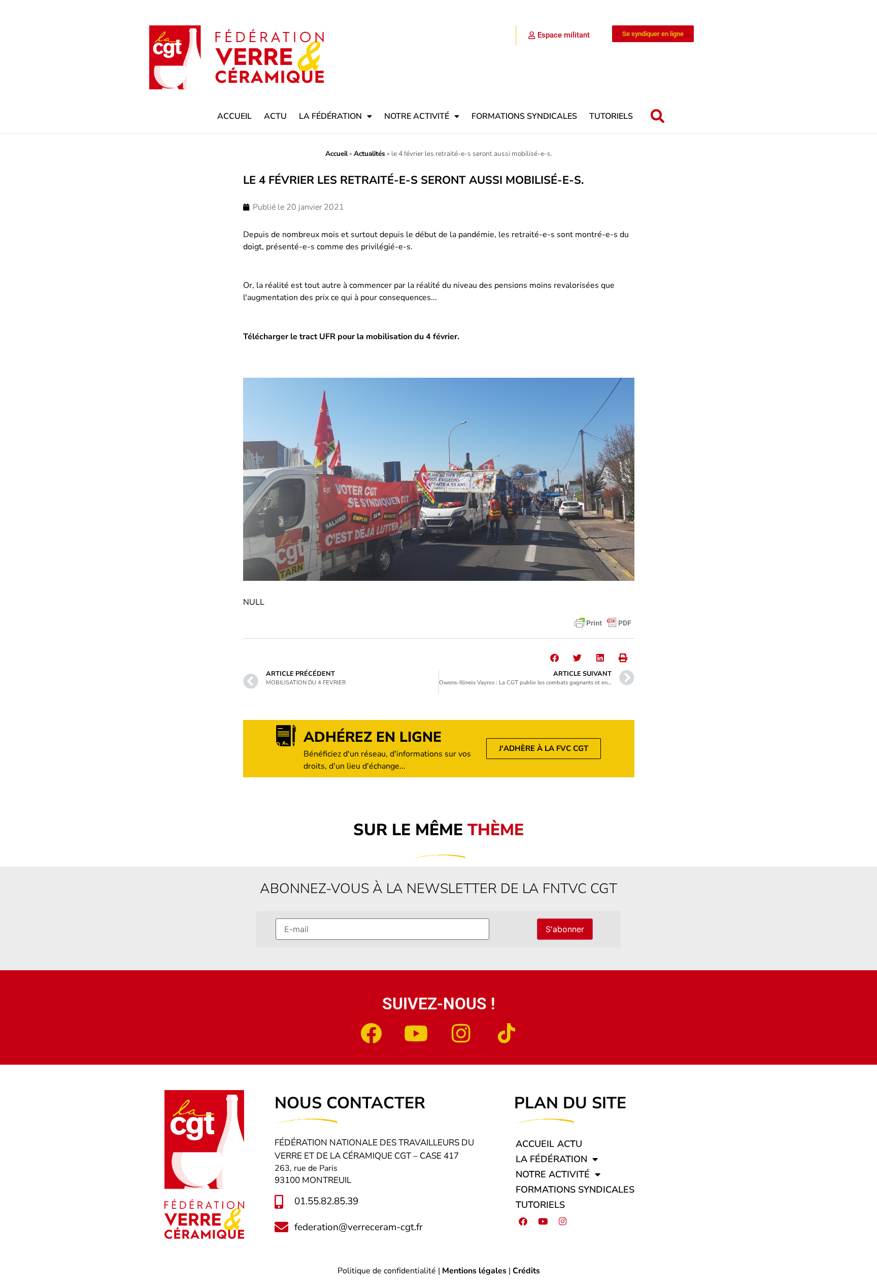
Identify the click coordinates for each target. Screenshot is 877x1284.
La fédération (330, 116)
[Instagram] (461, 1033)
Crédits (526, 1270)
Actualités (369, 153)
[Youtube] (416, 1033)
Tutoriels (611, 116)
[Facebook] (371, 1033)
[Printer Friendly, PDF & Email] (602, 623)
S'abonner (565, 929)
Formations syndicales (524, 116)
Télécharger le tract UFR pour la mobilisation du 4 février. (351, 336)
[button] (657, 116)
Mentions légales (474, 1270)
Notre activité (416, 116)
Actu (275, 116)
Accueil (234, 116)
